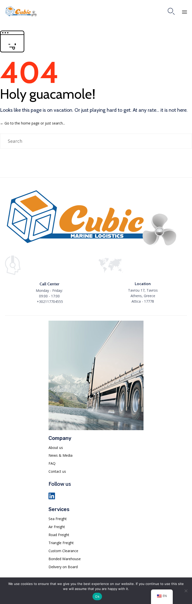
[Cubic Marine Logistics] (21, 11)
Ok (97, 596)
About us (55, 447)
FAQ (52, 463)
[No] (185, 590)
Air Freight (56, 526)
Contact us (57, 471)
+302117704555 (50, 301)
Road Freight (58, 534)
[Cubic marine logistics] (91, 246)
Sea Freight (57, 518)
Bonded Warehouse (64, 558)
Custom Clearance (63, 550)
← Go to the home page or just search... (32, 123)
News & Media (60, 455)
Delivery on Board (63, 566)
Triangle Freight (61, 542)
